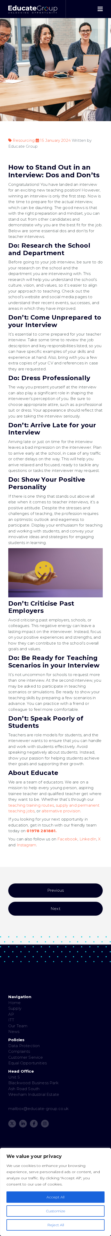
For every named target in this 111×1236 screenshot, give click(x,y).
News (14, 1031)
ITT (11, 1019)
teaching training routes (31, 805)
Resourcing (24, 140)
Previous (55, 890)
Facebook (67, 839)
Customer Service (25, 1057)
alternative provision (61, 810)
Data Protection (24, 1045)
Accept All (55, 1197)
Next (55, 908)
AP (11, 1014)
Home (14, 1002)
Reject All (55, 1225)
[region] (55, 1192)
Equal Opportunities (27, 1062)
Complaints (19, 1051)
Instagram (26, 844)
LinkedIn (88, 839)
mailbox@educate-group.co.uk (38, 1108)
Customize (55, 1211)
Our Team (17, 1025)
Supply (14, 1008)
